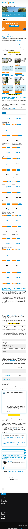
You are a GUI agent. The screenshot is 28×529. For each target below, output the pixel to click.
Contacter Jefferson (4, 192)
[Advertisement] (14, 308)
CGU (23, 525)
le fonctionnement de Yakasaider (20, 102)
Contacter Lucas (14, 181)
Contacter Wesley (14, 272)
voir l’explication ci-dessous (11, 360)
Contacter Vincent (14, 124)
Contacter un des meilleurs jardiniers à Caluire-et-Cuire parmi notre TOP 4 (12, 35)
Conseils (2, 506)
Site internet (6, 72)
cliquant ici (20, 528)
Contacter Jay (3, 249)
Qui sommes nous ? (3, 513)
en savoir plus (15, 428)
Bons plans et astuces (4, 500)
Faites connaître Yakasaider (4, 512)
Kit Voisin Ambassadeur (4, 501)
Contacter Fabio (14, 249)
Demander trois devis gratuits (6, 34)
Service (3, 110)
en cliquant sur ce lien (12, 108)
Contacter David (14, 158)
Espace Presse (3, 514)
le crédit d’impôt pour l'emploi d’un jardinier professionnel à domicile (15, 405)
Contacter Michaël (4, 158)
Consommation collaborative (4, 499)
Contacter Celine (14, 192)
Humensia (9, 430)
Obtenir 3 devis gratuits (14, 25)
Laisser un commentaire (19, 471)
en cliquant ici (13, 386)
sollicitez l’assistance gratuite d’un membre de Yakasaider (13, 318)
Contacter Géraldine (14, 226)
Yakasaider (8, 2)
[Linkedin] (3, 468)
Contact (2, 511)
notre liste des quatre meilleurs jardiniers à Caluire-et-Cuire (14, 315)
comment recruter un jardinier (12, 39)
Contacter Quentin (4, 181)
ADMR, (6, 430)
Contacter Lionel (4, 147)
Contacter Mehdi (14, 283)
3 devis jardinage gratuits (14, 52)
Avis (5, 93)
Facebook (1, 518)
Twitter (2, 518)
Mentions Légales (20, 525)
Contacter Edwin (14, 147)
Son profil (8, 124)
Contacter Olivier (4, 283)
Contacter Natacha (4, 226)
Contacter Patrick (14, 215)
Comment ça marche (3, 505)
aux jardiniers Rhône (18, 40)
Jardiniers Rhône (11, 471)
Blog (4, 518)
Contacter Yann (4, 124)
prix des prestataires (5, 39)
